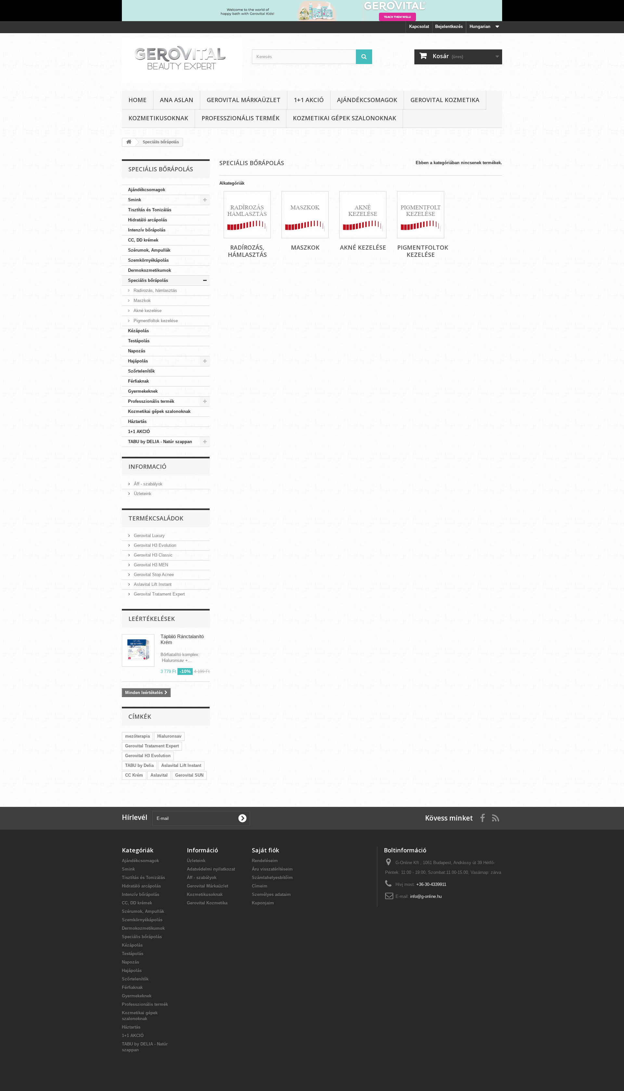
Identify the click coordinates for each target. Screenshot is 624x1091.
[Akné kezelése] (362, 214)
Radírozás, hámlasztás (154, 290)
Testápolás (139, 340)
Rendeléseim (265, 860)
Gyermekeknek (143, 391)
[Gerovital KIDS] (312, 10)
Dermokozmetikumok (149, 270)
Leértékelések (151, 619)
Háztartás (137, 421)
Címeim (259, 886)
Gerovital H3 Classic (153, 555)
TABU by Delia (139, 765)
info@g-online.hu (426, 896)
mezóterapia (137, 736)
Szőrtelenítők (141, 371)
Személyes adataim (271, 894)
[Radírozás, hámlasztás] (247, 214)
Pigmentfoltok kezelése (155, 320)
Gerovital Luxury (149, 535)
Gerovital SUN (189, 775)
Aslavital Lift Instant (152, 584)
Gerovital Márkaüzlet (243, 100)
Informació (147, 466)
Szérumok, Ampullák (149, 250)
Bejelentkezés (449, 26)
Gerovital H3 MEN (150, 564)
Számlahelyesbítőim (272, 877)
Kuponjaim (263, 902)
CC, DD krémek (143, 240)
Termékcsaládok (155, 518)
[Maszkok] (305, 214)
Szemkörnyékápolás (148, 260)
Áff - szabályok (147, 483)
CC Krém (134, 775)
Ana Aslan (176, 100)
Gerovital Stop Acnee (153, 574)
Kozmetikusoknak (158, 118)
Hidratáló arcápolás (147, 219)
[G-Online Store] (182, 60)
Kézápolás (138, 330)
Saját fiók (265, 850)
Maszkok (141, 300)
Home (137, 100)
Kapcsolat (419, 26)
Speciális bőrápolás (148, 280)
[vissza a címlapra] (129, 142)
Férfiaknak (138, 381)
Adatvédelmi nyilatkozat (211, 869)
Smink (134, 199)
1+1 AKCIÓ (309, 100)
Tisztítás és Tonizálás (149, 209)
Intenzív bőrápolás (146, 230)
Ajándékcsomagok (367, 100)
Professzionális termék (241, 118)
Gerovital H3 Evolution (154, 545)
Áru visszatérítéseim (272, 869)
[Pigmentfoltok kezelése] (420, 214)
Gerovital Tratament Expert (159, 594)
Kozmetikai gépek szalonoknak (344, 118)
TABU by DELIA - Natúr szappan (160, 441)
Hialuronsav (169, 736)
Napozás (136, 350)
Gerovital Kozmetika (444, 100)
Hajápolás (138, 361)
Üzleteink (142, 493)
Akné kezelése (147, 310)
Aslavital (159, 775)
